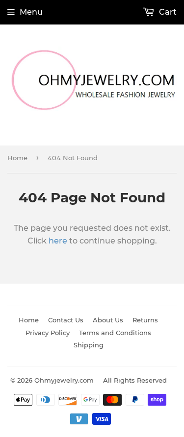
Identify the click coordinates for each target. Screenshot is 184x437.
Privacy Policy (48, 333)
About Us (108, 320)
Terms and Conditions (115, 333)
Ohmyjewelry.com (64, 380)
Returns (145, 320)
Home (17, 158)
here (58, 240)
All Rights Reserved (135, 380)
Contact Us (65, 320)
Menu (31, 12)
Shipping (89, 345)
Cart (167, 12)
